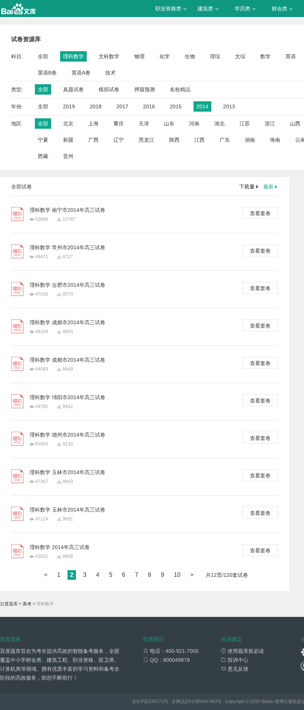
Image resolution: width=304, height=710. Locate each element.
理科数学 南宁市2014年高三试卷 (67, 210)
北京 (68, 123)
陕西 (174, 140)
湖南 (250, 140)
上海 (93, 123)
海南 (275, 140)
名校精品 (180, 89)
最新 (268, 187)
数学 (265, 56)
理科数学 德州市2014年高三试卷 (67, 435)
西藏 (43, 156)
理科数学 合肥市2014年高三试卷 (67, 285)
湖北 (219, 123)
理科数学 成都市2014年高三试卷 (67, 322)
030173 (156, 701)
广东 (224, 140)
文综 (240, 56)
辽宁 (118, 140)
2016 (149, 106)
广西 (93, 140)
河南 (194, 123)
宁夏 (43, 140)
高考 (27, 604)
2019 (69, 106)
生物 (190, 56)
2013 (229, 106)
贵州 (68, 156)
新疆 (68, 140)
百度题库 (9, 604)
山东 (169, 123)
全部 (43, 56)
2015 (176, 106)
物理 (139, 56)
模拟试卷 (109, 89)
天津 (144, 123)
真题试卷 (73, 89)
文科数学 (109, 56)
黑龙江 (146, 140)
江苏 (244, 123)
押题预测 (144, 89)
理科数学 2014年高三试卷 (60, 547)
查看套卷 (260, 213)
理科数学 (73, 56)
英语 (290, 56)
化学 (164, 56)
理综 (215, 56)
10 (177, 575)
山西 (295, 123)
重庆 (118, 123)
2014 (202, 106)
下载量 (247, 187)
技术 (110, 73)
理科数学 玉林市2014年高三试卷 (67, 472)
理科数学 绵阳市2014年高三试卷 (67, 397)
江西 (199, 140)
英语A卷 (81, 73)
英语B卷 (47, 73)
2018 (96, 106)
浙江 (270, 123)
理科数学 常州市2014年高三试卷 (67, 247)
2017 (122, 106)
